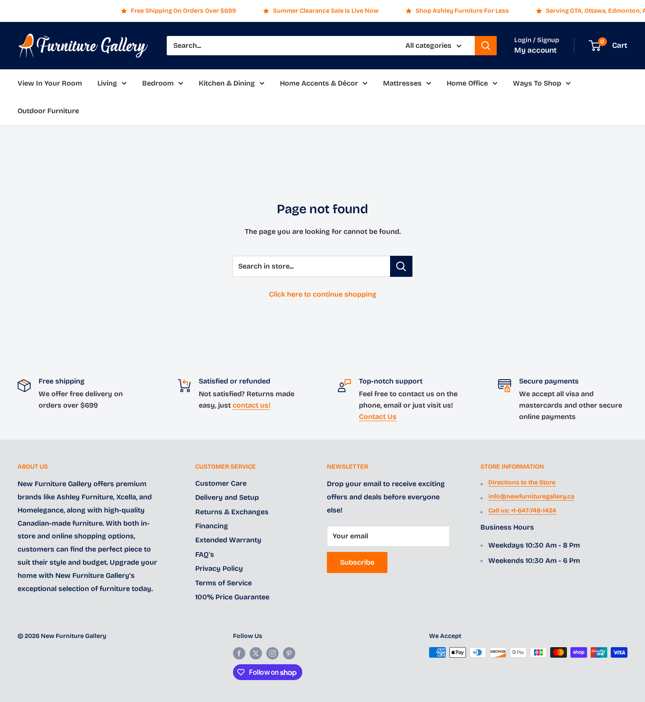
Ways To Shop (537, 83)
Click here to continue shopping (322, 294)
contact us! (251, 405)
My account (535, 50)
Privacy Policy (219, 568)
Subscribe (357, 562)
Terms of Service (223, 583)
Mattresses (402, 83)
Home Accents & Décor (319, 83)
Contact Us (378, 416)
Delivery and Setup (227, 497)
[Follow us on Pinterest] (289, 653)
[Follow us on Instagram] (272, 653)
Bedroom (158, 83)
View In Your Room (50, 83)
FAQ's (204, 554)
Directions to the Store (521, 482)
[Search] (486, 45)
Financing (211, 526)
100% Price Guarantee (232, 597)
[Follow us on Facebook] (239, 653)
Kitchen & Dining (227, 83)
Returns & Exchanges (232, 512)
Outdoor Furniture (48, 111)
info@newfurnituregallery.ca (531, 496)
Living (107, 83)
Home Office (467, 83)
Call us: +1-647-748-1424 (522, 510)
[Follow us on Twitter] (256, 653)
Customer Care (221, 483)
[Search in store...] (401, 266)
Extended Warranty (228, 540)
